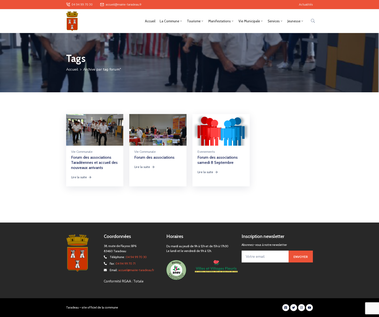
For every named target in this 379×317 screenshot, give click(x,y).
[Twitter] (293, 307)
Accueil (150, 21)
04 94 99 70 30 (82, 5)
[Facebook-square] (285, 307)
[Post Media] (94, 132)
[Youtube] (309, 307)
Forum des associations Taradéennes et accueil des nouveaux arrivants (94, 162)
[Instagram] (301, 307)
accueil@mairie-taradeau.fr (124, 5)
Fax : (123, 263)
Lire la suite (79, 177)
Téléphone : (128, 257)
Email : (132, 270)
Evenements (206, 152)
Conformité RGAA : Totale (124, 281)
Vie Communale (82, 152)
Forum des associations (154, 157)
